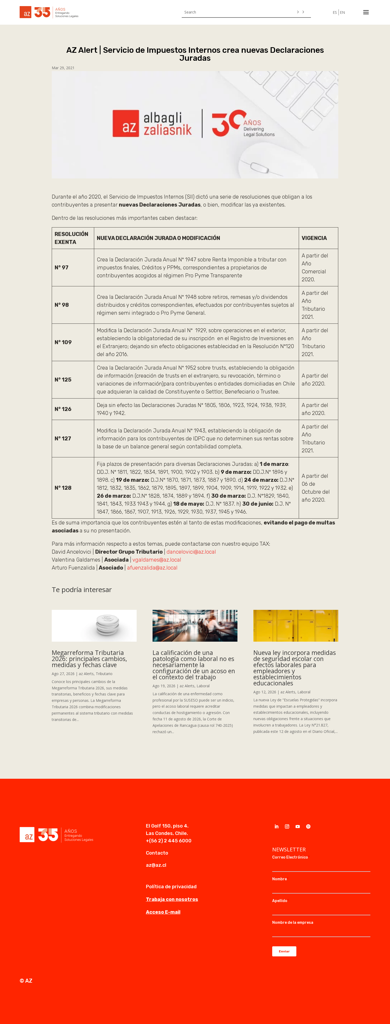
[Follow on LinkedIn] (276, 826)
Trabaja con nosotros (172, 899)
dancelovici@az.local (191, 552)
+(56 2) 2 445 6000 (169, 841)
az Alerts (86, 673)
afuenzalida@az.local (152, 567)
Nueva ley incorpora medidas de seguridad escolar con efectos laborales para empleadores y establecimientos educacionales (294, 667)
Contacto (157, 853)
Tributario (104, 673)
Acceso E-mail (163, 912)
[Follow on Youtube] (297, 826)
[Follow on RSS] (308, 826)
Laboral (203, 685)
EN (342, 12)
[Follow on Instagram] (287, 826)
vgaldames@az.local (156, 560)
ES (335, 12)
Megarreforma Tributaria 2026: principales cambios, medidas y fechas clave (89, 658)
